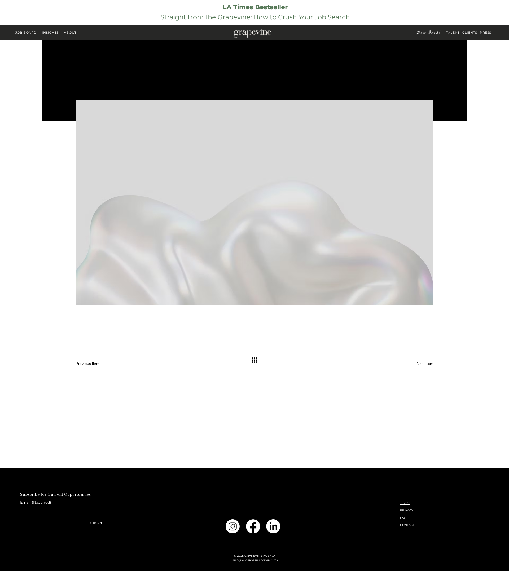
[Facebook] (253, 526)
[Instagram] (233, 526)
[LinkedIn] (273, 526)
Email (35, 502)
